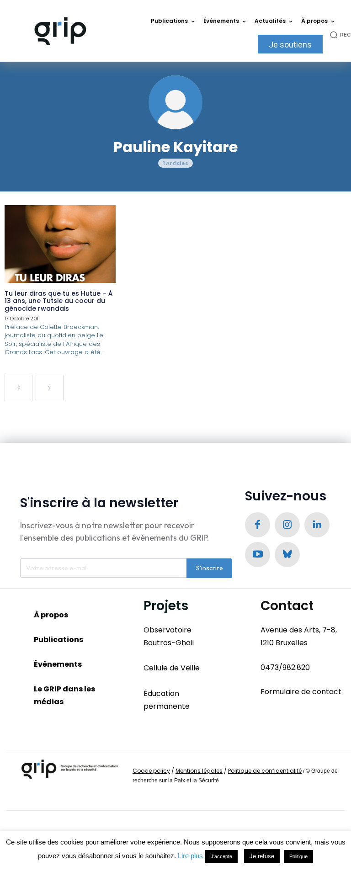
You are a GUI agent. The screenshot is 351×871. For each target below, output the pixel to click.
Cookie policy (151, 771)
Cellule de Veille (172, 668)
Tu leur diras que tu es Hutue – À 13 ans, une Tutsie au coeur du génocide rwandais (58, 301)
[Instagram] (287, 524)
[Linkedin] (317, 524)
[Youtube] (257, 554)
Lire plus (190, 856)
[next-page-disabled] (50, 388)
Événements (58, 664)
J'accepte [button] (221, 856)
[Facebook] (257, 524)
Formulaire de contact (301, 691)
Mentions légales (199, 771)
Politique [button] (298, 856)
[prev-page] (18, 388)
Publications (58, 639)
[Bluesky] (287, 554)
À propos (51, 615)
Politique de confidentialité (265, 771)
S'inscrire (209, 568)
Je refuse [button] (262, 856)
